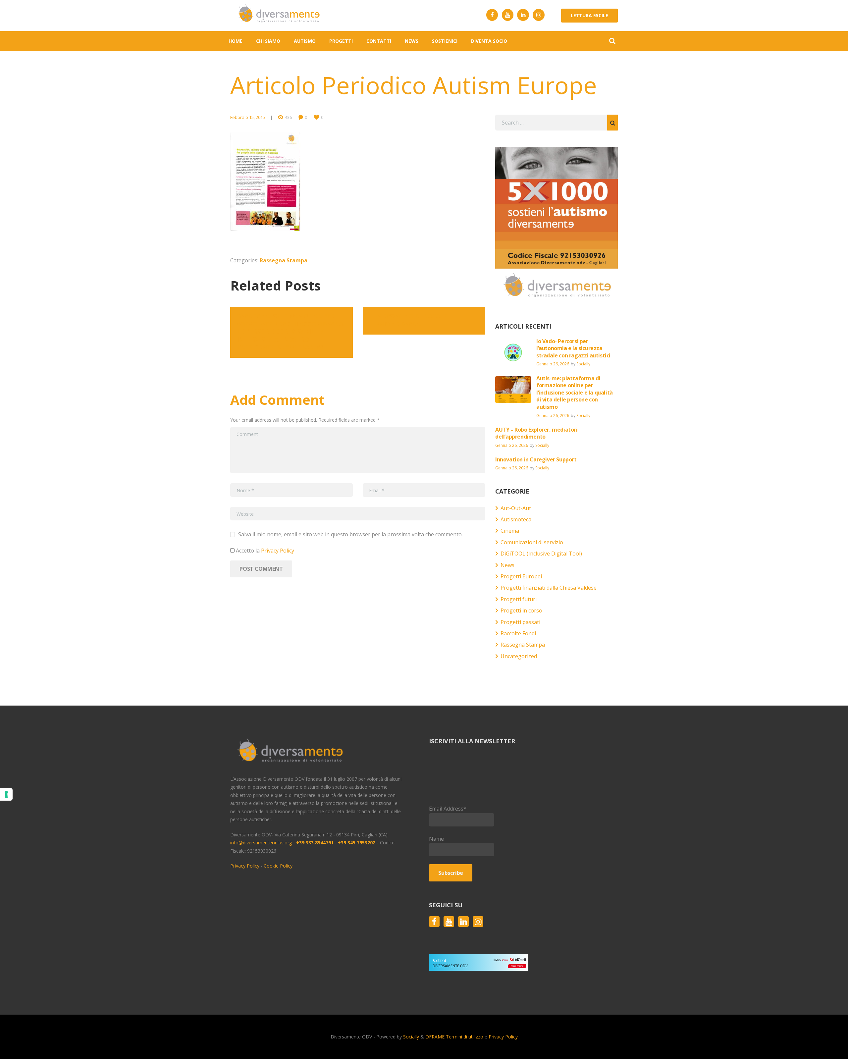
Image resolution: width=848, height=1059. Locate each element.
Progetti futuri (519, 599)
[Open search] (612, 40)
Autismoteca (516, 519)
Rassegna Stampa (283, 260)
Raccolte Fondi (518, 633)
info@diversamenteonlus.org (261, 842)
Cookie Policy (278, 866)
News (507, 565)
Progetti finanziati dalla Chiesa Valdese (549, 587)
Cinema (510, 530)
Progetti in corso (521, 610)
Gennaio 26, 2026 (552, 364)
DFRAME (435, 1036)
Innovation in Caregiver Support (536, 459)
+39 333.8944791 (315, 842)
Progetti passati (520, 622)
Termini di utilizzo (464, 1036)
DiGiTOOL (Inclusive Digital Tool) (541, 553)
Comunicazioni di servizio (532, 542)
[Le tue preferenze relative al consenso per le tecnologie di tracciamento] (6, 794)
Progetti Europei (521, 576)
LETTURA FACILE (589, 15)
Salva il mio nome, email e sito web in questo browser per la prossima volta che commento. (350, 534)
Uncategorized (519, 656)
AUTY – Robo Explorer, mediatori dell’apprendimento (536, 433)
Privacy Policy (277, 550)
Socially (583, 364)
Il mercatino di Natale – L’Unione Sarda (410, 319)
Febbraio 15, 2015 (247, 117)
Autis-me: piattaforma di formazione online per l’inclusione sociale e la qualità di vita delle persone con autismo (574, 392)
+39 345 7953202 (356, 842)
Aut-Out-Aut (516, 508)
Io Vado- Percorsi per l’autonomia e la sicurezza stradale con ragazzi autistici (574, 348)
